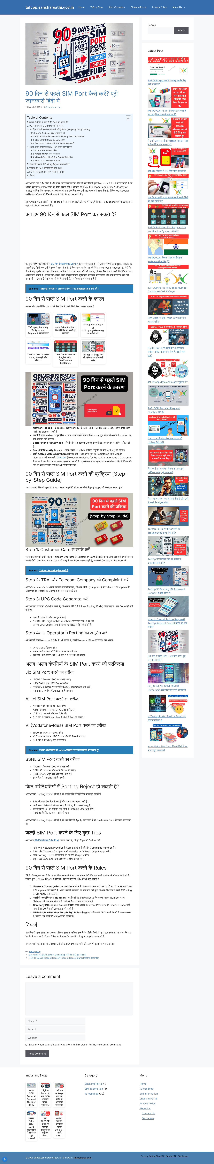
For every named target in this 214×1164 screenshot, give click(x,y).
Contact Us (148, 1113)
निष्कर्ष (32, 175)
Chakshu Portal (138, 7)
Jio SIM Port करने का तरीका (45, 150)
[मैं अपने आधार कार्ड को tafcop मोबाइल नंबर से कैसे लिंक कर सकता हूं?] (168, 128)
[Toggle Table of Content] (127, 117)
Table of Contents (39, 117)
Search (152, 25)
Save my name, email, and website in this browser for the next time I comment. (75, 1044)
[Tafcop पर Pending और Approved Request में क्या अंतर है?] (168, 577)
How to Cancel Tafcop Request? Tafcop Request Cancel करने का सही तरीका (64, 958)
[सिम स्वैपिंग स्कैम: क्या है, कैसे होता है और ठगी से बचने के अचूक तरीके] (168, 486)
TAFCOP (61, 457)
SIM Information (116, 7)
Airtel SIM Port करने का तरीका (47, 154)
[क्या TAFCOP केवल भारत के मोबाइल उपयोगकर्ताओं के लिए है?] (168, 245)
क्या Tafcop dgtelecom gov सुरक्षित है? (168, 382)
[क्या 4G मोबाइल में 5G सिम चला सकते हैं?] (168, 158)
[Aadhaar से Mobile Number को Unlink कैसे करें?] (168, 426)
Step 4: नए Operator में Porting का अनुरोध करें (54, 143)
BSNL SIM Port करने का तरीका (47, 160)
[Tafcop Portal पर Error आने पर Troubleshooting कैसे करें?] (168, 516)
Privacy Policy (159, 7)
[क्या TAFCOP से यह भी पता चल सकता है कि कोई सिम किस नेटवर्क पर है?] (168, 98)
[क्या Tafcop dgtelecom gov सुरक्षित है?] (168, 369)
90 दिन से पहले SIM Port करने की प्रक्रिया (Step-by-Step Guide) (60, 129)
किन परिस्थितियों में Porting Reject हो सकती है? (50, 164)
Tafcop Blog (96, 7)
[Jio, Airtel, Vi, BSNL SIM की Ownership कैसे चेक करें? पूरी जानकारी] (168, 674)
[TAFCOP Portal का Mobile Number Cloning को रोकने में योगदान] (168, 275)
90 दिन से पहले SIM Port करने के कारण (46, 125)
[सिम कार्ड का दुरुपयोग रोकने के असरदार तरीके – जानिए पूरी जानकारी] (168, 456)
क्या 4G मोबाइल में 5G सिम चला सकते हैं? (167, 171)
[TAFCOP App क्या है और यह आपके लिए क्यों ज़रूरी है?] (168, 68)
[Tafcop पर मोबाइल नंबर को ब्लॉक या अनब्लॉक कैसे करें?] (168, 546)
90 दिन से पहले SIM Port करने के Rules (46, 171)
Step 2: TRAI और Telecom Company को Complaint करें (59, 136)
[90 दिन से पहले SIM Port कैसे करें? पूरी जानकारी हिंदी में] (168, 642)
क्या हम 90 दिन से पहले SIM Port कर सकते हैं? (48, 122)
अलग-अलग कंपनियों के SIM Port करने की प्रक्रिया (51, 146)
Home (81, 7)
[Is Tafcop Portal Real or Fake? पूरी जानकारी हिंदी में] (168, 704)
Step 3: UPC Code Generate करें (49, 140)
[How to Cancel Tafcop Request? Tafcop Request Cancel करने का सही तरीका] (168, 607)
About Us (177, 7)
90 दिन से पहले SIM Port (46, 840)
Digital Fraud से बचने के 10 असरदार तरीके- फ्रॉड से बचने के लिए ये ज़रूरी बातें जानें (166, 352)
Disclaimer (148, 1118)
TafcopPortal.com (82, 1157)
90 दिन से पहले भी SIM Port (64, 263)
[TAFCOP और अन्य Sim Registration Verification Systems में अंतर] (168, 215)
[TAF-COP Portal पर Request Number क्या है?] (168, 396)
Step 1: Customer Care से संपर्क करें (49, 133)
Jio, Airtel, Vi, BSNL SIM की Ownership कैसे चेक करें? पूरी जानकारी (57, 954)
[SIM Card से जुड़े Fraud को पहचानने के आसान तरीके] (168, 305)
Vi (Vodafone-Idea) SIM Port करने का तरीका (54, 157)
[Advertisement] (79, 240)
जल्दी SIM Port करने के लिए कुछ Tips (45, 168)
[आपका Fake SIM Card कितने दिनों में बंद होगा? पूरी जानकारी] (168, 734)
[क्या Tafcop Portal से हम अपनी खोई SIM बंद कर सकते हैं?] (168, 185)
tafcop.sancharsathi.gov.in (49, 7)
